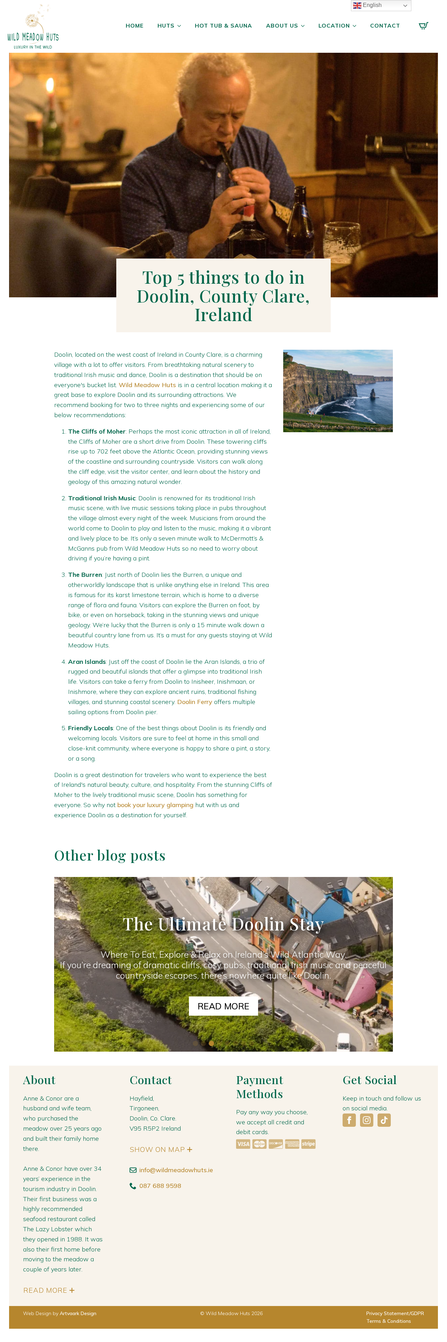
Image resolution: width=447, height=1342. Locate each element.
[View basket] (423, 25)
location (334, 25)
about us (282, 25)
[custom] (384, 1120)
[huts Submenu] (181, 26)
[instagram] (366, 1120)
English (371, 5)
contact (385, 25)
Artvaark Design (78, 1313)
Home (135, 25)
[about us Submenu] (305, 26)
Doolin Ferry (194, 702)
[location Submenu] (356, 26)
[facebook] (349, 1120)
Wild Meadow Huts (147, 385)
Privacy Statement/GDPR (395, 1313)
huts (166, 25)
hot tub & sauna (223, 25)
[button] (195, 1043)
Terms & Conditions (388, 1321)
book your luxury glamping (155, 805)
